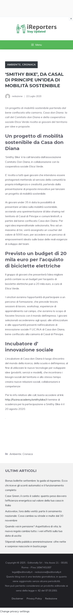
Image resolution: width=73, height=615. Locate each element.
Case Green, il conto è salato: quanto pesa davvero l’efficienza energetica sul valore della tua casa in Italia (36, 500)
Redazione (51, 598)
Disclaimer (17, 598)
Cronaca (29, 64)
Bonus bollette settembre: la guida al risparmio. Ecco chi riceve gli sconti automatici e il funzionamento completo (36, 485)
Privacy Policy (34, 598)
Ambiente (14, 64)
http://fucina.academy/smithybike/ (25, 399)
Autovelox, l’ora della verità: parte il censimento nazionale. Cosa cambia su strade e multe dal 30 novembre (34, 515)
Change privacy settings (15, 611)
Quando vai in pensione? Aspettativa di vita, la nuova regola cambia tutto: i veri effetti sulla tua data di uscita (33, 531)
